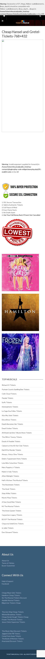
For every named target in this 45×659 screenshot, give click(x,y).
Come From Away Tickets (11, 636)
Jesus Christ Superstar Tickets (13, 622)
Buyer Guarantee (8, 566)
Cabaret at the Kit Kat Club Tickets (15, 446)
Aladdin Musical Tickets (11, 600)
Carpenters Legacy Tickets (12, 515)
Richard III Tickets (9, 385)
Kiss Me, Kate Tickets (10, 415)
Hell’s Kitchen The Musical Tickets (15, 480)
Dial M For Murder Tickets (11, 450)
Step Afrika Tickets (9, 493)
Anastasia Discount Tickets (12, 641)
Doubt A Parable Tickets (11, 441)
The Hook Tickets (8, 489)
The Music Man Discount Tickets (14, 631)
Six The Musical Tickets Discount (14, 598)
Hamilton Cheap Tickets (11, 595)
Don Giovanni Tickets (10, 532)
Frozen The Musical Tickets (12, 619)
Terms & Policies (8, 563)
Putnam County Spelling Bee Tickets (15, 389)
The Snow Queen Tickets (11, 511)
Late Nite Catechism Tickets (12, 463)
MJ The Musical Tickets (11, 506)
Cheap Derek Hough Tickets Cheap (15, 617)
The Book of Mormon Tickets (13, 639)
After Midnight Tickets (10, 476)
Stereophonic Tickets (10, 407)
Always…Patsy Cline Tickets (12, 454)
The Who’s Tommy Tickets (12, 437)
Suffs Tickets (7, 402)
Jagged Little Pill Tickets (11, 634)
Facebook (5, 584)
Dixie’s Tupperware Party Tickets (14, 459)
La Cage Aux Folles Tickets (12, 411)
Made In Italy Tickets (10, 472)
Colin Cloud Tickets (9, 394)
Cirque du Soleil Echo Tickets (13, 524)
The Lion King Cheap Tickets (13, 612)
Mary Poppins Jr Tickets (11, 467)
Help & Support (7, 581)
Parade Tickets (7, 398)
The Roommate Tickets (11, 485)
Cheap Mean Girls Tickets (11, 593)
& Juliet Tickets (8, 528)
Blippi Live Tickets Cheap (11, 603)
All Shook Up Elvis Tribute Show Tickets (17, 433)
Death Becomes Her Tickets (12, 424)
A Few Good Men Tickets (11, 502)
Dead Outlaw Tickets (10, 428)
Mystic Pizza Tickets (9, 498)
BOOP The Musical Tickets (12, 519)
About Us (5, 561)
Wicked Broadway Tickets (11, 614)
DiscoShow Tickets (9, 420)
